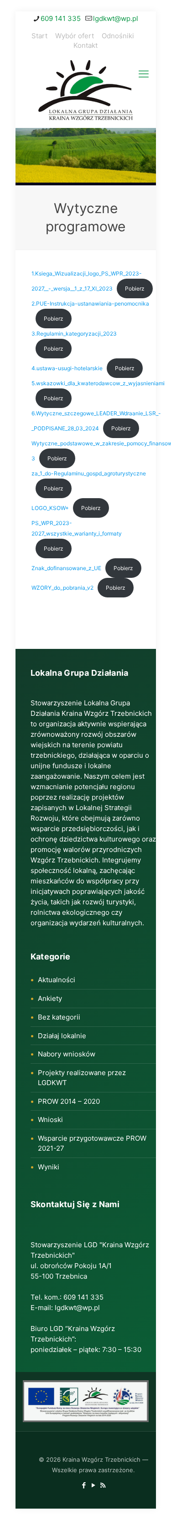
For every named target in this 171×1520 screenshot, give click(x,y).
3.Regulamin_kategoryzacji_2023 (74, 333)
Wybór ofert (74, 35)
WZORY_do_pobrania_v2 (62, 587)
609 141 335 (61, 18)
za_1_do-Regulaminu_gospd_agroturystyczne (88, 473)
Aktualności (56, 979)
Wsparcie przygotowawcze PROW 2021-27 (92, 1143)
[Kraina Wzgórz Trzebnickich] (85, 91)
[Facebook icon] (83, 1485)
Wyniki (48, 1167)
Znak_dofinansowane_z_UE (66, 568)
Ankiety (50, 998)
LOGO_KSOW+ (50, 508)
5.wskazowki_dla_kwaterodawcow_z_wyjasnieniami (98, 383)
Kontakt (85, 45)
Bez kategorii (59, 1017)
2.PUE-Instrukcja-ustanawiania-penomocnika (90, 303)
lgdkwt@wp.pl (115, 18)
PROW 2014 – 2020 (69, 1101)
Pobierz (135, 288)
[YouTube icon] (93, 1485)
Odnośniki (118, 35)
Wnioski (50, 1119)
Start (39, 35)
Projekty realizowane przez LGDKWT (82, 1077)
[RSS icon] (102, 1485)
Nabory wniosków (66, 1054)
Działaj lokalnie (62, 1035)
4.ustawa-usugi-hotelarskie (67, 368)
